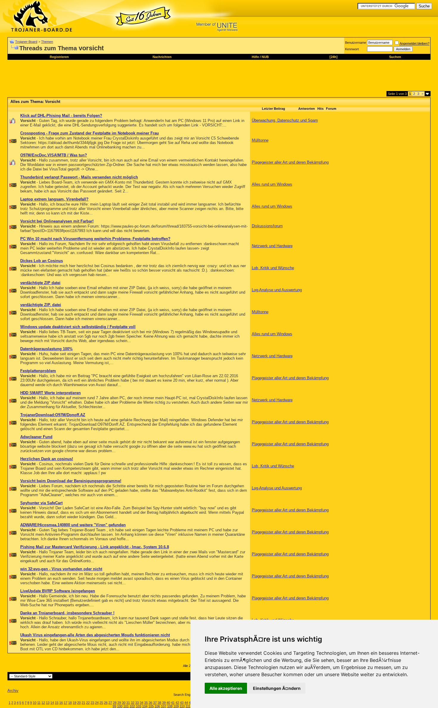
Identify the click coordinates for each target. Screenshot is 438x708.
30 (123, 702)
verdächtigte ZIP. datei (40, 305)
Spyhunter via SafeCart (41, 503)
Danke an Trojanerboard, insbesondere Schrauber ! (67, 613)
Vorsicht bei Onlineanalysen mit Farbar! (57, 221)
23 (92, 702)
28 (115, 702)
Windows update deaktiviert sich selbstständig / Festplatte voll (78, 327)
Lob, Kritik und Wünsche (273, 268)
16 (61, 702)
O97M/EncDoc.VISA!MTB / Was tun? (53, 155)
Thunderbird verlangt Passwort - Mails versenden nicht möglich (79, 177)
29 (119, 702)
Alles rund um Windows (272, 184)
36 (150, 702)
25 (101, 702)
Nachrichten (162, 57)
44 (186, 702)
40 (168, 702)
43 (182, 702)
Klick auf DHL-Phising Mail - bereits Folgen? (61, 115)
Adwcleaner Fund (36, 437)
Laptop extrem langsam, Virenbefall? (54, 199)
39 (164, 702)
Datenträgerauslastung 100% (46, 349)
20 (79, 702)
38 (159, 702)
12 (43, 702)
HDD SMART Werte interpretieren (50, 393)
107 (163, 706)
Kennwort (352, 49)
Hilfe (255, 57)
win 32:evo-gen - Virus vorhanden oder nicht (61, 569)
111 (188, 706)
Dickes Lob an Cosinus (41, 261)
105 (151, 706)
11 (39, 702)
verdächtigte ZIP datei (40, 283)
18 (70, 702)
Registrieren (59, 57)
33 (137, 702)
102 (132, 706)
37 (155, 702)
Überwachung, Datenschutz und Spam (285, 120)
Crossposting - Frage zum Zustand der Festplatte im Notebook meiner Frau (89, 133)
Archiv (12, 690)
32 (132, 702)
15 (56, 702)
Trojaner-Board (26, 41)
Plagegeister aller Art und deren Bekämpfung (290, 162)
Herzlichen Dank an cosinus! (46, 459)
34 (141, 702)
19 (74, 702)
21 (83, 702)
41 (173, 702)
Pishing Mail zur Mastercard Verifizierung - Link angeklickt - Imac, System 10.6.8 (94, 547)
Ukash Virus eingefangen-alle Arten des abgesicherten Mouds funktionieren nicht (95, 635)
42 (177, 702)
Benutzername (355, 42)
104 (144, 706)
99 (114, 706)
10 (34, 702)
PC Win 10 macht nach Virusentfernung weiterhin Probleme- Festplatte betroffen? (95, 238)
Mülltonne (260, 140)
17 (65, 702)
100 (119, 706)
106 (157, 706)
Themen (47, 41)
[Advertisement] (115, 77)
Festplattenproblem (38, 371)
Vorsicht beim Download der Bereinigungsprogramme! (70, 481)
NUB (265, 57)
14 (52, 702)
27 (110, 702)
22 (88, 702)
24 (97, 702)
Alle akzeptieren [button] (225, 688)
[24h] (334, 57)
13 (47, 702)
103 (138, 706)
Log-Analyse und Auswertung (277, 290)
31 (128, 702)
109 (176, 706)
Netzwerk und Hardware (272, 246)
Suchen (395, 57)
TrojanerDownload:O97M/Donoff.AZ (52, 415)
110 (182, 706)
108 (170, 706)
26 (106, 702)
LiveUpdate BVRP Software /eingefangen (57, 591)
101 (126, 706)
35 (146, 702)
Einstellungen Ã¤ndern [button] (277, 688)
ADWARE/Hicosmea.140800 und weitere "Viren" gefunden (73, 525)
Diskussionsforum (267, 226)
